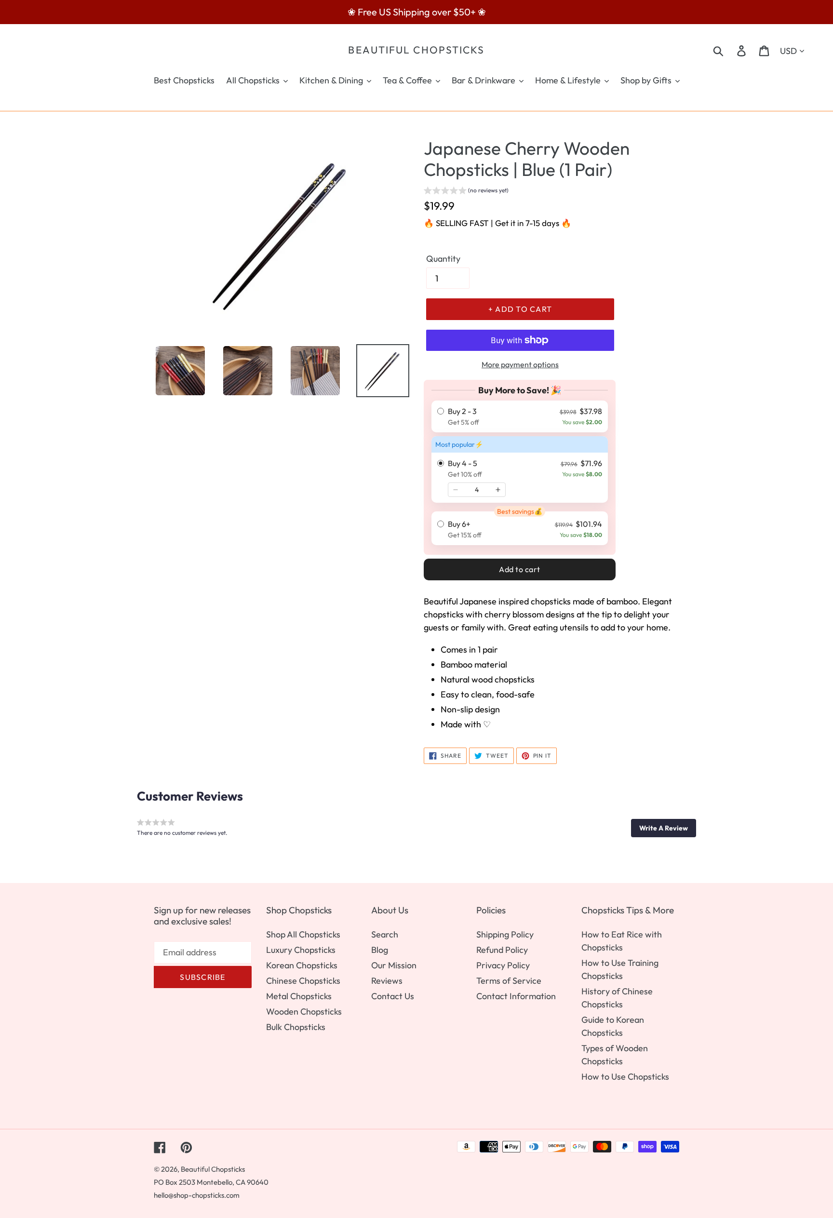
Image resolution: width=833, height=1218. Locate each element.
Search (384, 934)
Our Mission (393, 965)
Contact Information (516, 996)
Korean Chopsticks (301, 965)
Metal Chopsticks (299, 996)
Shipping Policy (505, 934)
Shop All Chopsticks (303, 934)
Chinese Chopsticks (303, 980)
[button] (466, 191)
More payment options (520, 364)
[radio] (519, 416)
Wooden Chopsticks (304, 1011)
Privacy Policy (503, 965)
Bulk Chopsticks (295, 1026)
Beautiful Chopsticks (416, 50)
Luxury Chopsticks (301, 949)
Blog (379, 949)
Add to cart (519, 569)
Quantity (443, 258)
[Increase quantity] (498, 489)
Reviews (387, 980)
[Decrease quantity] (455, 489)
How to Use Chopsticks (625, 1076)
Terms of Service (508, 980)
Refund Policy (502, 949)
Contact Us (392, 996)
